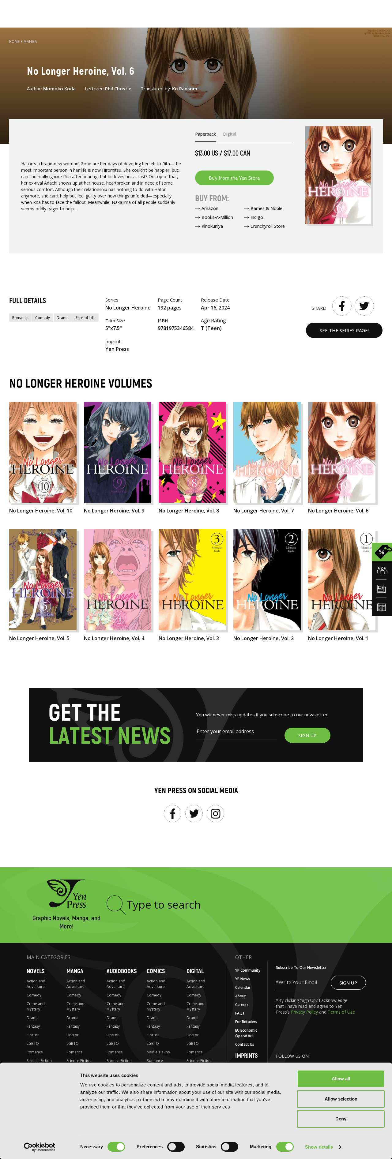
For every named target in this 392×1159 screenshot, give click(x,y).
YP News (242, 978)
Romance (20, 317)
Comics (156, 971)
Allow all (341, 1078)
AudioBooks (122, 971)
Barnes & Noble (266, 208)
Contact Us (244, 1044)
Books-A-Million (217, 217)
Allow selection (341, 1098)
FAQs (239, 1013)
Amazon (210, 208)
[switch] (176, 1147)
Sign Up (348, 983)
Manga (30, 41)
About (240, 996)
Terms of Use (341, 1012)
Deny (340, 1118)
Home (14, 41)
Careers (242, 1004)
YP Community (247, 970)
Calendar (243, 987)
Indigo (257, 217)
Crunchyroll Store (268, 226)
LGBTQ (33, 1043)
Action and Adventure (36, 983)
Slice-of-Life (85, 317)
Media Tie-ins (158, 1052)
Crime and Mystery (36, 1006)
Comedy (42, 317)
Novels (35, 971)
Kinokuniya (212, 226)
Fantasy (33, 1026)
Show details (319, 1147)
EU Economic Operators (246, 1033)
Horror (33, 1034)
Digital (195, 971)
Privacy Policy (305, 1012)
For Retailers (246, 1021)
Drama (63, 317)
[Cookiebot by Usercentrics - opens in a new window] (39, 1147)
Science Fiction (39, 1060)
